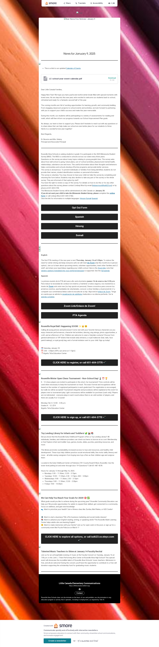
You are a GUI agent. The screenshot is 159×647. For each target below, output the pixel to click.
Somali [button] (79, 235)
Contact (79, 593)
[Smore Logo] (51, 3)
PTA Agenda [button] (79, 315)
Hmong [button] (80, 226)
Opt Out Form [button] (79, 207)
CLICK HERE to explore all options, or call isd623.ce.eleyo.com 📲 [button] (79, 538)
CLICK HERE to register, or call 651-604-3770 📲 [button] (79, 362)
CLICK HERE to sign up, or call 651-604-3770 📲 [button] (79, 417)
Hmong (83, 198)
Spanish (95, 198)
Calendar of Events (73, 68)
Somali (88, 198)
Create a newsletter (57, 641)
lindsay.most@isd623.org (102, 185)
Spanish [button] (79, 216)
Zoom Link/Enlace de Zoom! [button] (79, 306)
